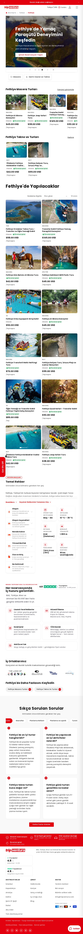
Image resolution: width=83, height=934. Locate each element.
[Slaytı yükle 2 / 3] (39, 70)
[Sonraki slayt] (47, 69)
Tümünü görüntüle (65, 89)
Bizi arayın (59, 888)
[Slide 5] (19, 108)
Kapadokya (11, 888)
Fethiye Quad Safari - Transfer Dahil (59, 408)
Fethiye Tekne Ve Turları (48, 689)
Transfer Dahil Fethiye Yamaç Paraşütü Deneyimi (57, 116)
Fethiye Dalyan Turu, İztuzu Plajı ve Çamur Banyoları (38, 165)
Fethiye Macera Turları (19, 689)
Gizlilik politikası (11, 925)
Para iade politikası (26, 925)
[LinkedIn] (30, 930)
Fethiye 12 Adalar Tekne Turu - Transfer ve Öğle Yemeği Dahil (20, 230)
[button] (2, 467)
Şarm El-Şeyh (11, 901)
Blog (32, 901)
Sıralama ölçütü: (34, 196)
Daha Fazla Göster (41, 824)
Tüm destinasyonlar (14, 914)
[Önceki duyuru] (4, 2)
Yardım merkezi (61, 884)
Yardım (63, 7)
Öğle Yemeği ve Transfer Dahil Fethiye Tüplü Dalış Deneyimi (20, 409)
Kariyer (33, 888)
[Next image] (23, 102)
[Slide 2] (15, 108)
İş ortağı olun (36, 897)
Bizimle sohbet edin (63, 892)
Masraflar (20, 721)
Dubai (8, 905)
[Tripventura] (19, 850)
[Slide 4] (39, 108)
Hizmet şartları (39, 925)
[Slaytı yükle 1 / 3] (35, 70)
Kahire (8, 897)
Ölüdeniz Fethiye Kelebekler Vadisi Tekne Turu (14, 165)
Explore (71, 137)
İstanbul (9, 884)
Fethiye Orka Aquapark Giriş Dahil (22, 319)
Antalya (9, 892)
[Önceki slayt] (30, 69)
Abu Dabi (9, 910)
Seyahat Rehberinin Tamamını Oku (34, 502)
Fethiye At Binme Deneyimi (14, 116)
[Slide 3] (16, 108)
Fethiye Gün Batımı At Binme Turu (22, 275)
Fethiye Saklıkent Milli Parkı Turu (58, 275)
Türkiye (22, 13)
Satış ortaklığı (36, 892)
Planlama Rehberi (37, 721)
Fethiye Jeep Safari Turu (37, 116)
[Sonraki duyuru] (78, 2)
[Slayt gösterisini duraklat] (53, 69)
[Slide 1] (13, 108)
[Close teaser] (6, 456)
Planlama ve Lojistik (58, 721)
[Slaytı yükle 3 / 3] (42, 70)
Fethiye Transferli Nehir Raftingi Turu (21, 363)
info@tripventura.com (64, 897)
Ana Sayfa (12, 13)
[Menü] (76, 7)
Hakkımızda (35, 884)
